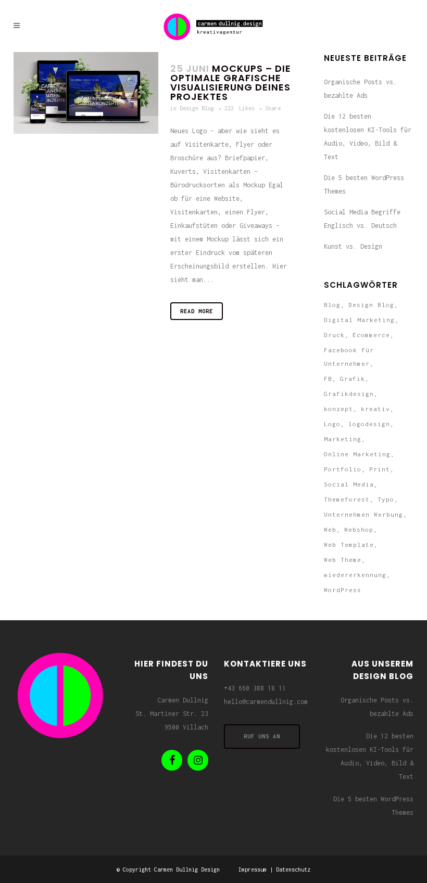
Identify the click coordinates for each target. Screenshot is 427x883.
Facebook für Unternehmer (349, 357)
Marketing (342, 439)
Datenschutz (293, 869)
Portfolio (342, 469)
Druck (334, 334)
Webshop (358, 529)
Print (379, 469)
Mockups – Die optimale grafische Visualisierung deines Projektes (230, 82)
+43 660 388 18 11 (255, 688)
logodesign (369, 423)
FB (328, 378)
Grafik (352, 378)
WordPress (342, 589)
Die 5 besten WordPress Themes (373, 805)
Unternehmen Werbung (363, 514)
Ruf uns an (262, 736)
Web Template (349, 544)
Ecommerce (371, 334)
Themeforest (347, 499)
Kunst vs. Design (353, 246)
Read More (196, 311)
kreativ (375, 408)
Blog (332, 304)
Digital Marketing (359, 319)
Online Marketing (357, 454)
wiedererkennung (355, 574)
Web (330, 529)
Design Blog (197, 108)
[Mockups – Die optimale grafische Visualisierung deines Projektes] (86, 93)
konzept (338, 408)
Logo (332, 423)
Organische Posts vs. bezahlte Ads (377, 707)
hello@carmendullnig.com (266, 702)
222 (239, 108)
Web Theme (342, 559)
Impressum (252, 869)
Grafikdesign (349, 393)
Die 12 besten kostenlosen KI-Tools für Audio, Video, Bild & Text (369, 756)
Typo (386, 499)
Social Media (349, 484)
